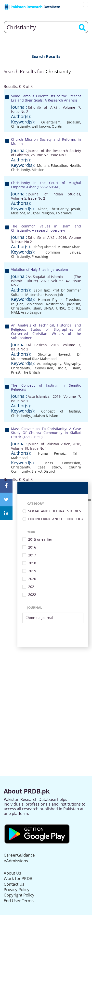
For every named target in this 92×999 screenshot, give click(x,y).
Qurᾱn (57, 126)
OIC (71, 308)
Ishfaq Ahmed (44, 246)
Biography (72, 363)
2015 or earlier (40, 539)
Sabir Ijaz (42, 290)
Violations (35, 304)
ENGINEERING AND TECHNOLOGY (55, 519)
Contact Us (14, 884)
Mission (38, 169)
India (62, 368)
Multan (43, 165)
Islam (36, 308)
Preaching (40, 256)
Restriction (55, 304)
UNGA (48, 308)
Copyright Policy (19, 895)
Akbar (42, 209)
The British (31, 372)
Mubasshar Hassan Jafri (45, 294)
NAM (15, 312)
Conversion (44, 368)
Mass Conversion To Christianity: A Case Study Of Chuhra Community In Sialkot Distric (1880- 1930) (46, 432)
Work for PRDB (18, 878)
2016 (32, 547)
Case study (49, 467)
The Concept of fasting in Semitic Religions (46, 387)
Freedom (73, 299)
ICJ (78, 308)
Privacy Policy (16, 889)
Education (59, 165)
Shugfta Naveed (54, 354)
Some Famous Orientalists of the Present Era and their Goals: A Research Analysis (46, 98)
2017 (32, 555)
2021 (32, 587)
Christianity (20, 126)
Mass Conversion (62, 463)
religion (47, 213)
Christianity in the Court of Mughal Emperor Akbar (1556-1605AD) (46, 184)
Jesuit (75, 209)
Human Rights (50, 299)
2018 (32, 563)
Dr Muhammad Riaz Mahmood (46, 356)
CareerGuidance (19, 855)
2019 (32, 571)
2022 (32, 595)
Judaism (73, 122)
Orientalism (51, 122)
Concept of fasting (60, 411)
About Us (12, 873)
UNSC (60, 308)
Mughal (33, 213)
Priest (15, 372)
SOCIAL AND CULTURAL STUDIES (54, 511)
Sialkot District (43, 471)
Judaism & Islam (45, 415)
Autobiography (49, 363)
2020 (32, 579)
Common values (62, 252)
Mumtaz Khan (68, 246)
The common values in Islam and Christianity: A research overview (46, 228)
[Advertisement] (46, 693)
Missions (18, 213)
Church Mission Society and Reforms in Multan (46, 141)
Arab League (31, 312)
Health (74, 165)
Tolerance (64, 213)
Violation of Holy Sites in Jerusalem (39, 269)
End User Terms (19, 900)
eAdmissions (16, 860)
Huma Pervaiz (52, 453)
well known (41, 126)
